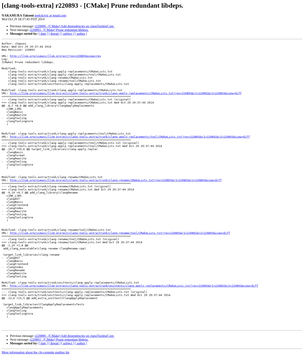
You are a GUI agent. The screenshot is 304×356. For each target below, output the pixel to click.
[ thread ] (54, 33)
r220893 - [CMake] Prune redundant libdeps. (59, 30)
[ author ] (81, 33)
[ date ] (43, 33)
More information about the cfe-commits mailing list (35, 352)
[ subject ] (67, 33)
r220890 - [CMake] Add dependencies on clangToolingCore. (74, 26)
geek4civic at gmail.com (50, 15)
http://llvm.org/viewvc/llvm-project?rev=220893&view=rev (55, 56)
